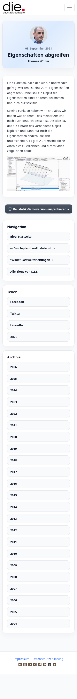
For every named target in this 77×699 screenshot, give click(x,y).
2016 (13, 484)
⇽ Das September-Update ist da (32, 248)
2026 (13, 367)
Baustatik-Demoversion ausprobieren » (38, 209)
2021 (13, 425)
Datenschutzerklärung (48, 659)
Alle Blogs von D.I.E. (24, 271)
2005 (13, 612)
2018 (13, 460)
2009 (13, 565)
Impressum (21, 659)
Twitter (15, 313)
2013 (13, 519)
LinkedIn (16, 325)
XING (13, 337)
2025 (13, 379)
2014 (13, 507)
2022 (13, 414)
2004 (13, 624)
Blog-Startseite (20, 236)
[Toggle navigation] (69, 7)
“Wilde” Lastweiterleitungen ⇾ (31, 260)
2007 (13, 589)
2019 (13, 449)
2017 (13, 472)
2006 (13, 600)
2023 (13, 402)
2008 (13, 577)
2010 (13, 554)
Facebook (17, 302)
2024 (13, 390)
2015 (13, 495)
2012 (13, 530)
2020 (13, 437)
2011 (13, 542)
